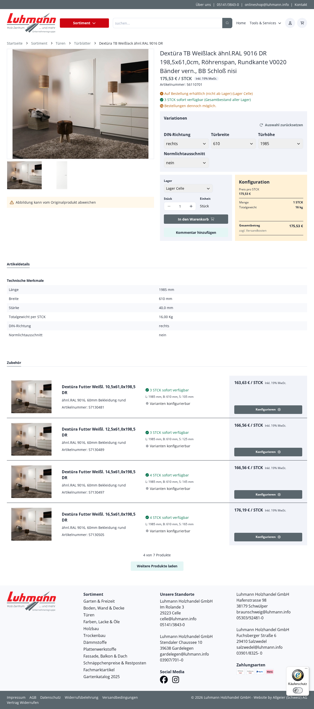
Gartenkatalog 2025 (101, 676)
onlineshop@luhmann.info (267, 4)
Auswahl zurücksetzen (284, 125)
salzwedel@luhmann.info (259, 647)
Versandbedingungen (120, 697)
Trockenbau (94, 635)
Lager (168, 181)
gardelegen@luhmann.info (184, 654)
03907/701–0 (171, 660)
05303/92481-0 (249, 618)
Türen (88, 615)
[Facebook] (164, 680)
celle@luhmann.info (178, 619)
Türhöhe (266, 134)
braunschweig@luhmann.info (263, 612)
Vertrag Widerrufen (23, 702)
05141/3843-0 (228, 4)
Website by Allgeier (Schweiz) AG (280, 697)
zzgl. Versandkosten (252, 230)
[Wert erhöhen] (191, 206)
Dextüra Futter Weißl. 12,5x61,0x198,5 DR (98, 432)
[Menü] (306, 669)
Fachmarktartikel (99, 669)
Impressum (16, 697)
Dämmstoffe (95, 642)
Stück (168, 199)
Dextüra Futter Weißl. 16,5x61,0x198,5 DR (98, 517)
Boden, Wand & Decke (103, 608)
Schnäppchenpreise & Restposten (114, 663)
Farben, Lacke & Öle (101, 621)
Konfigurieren (266, 409)
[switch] (298, 690)
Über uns (203, 4)
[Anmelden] (290, 23)
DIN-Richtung (177, 134)
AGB (32, 697)
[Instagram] (176, 680)
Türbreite (220, 134)
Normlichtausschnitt (184, 153)
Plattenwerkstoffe (99, 649)
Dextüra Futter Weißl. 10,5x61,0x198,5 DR (98, 389)
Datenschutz (50, 697)
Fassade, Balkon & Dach (105, 656)
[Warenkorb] (302, 23)
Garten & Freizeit (99, 601)
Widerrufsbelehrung (81, 697)
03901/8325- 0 (249, 653)
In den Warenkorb (193, 219)
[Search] (227, 23)
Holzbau (91, 628)
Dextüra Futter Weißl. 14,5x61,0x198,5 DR (98, 474)
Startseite (15, 43)
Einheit (205, 199)
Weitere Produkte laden (157, 566)
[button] (145, 104)
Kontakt (301, 4)
